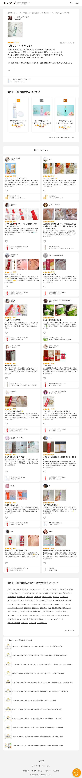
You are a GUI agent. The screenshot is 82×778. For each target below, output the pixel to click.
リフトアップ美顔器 (14, 623)
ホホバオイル (37, 611)
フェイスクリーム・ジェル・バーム (28, 615)
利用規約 (33, 771)
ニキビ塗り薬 (24, 619)
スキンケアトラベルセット (32, 604)
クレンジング (64, 589)
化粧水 (10, 589)
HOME (41, 761)
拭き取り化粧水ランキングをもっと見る (61, 137)
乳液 (14, 589)
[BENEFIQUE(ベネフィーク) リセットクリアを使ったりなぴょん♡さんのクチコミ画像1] (15, 29)
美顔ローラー (33, 619)
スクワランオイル (48, 611)
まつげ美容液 (12, 597)
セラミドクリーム (13, 611)
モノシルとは (46, 766)
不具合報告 (56, 771)
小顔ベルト (24, 623)
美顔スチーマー (43, 619)
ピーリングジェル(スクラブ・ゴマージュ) (49, 593)
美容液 (19, 589)
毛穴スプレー (67, 593)
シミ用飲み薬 (18, 604)
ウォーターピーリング (56, 619)
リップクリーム (19, 600)
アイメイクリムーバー (14, 593)
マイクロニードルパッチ (15, 608)
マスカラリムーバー (29, 593)
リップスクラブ (30, 600)
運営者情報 (25, 771)
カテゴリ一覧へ (69, 631)
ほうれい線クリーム (64, 615)
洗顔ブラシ (43, 608)
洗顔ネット (35, 608)
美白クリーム (67, 608)
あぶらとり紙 (67, 600)
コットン (10, 604)
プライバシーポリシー (44, 771)
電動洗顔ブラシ (57, 608)
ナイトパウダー (54, 589)
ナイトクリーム (45, 615)
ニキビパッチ (45, 604)
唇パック (10, 600)
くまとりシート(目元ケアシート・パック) (49, 600)
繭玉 (49, 608)
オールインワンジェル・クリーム (37, 589)
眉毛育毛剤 (37, 597)
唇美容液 (56, 597)
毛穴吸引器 (32, 623)
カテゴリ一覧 (36, 766)
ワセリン (54, 615)
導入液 (24, 589)
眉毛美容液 (29, 597)
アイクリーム (21, 597)
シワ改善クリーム (13, 619)
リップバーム (64, 597)
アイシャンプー (47, 597)
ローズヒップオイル (61, 611)
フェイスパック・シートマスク (60, 604)
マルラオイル (12, 615)
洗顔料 (71, 589)
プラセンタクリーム (26, 611)
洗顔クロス (27, 608)
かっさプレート (42, 623)
